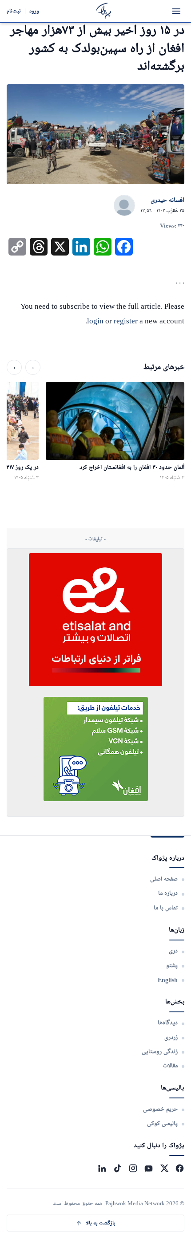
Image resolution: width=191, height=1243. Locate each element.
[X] (164, 1168)
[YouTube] (148, 1168)
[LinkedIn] (102, 1168)
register (126, 321)
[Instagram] (133, 1168)
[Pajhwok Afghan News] (103, 11)
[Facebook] (179, 1168)
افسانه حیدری (167, 200)
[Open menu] (176, 11)
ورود (34, 11)
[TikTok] (117, 1168)
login (95, 321)
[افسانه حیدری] (124, 205)
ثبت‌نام (14, 11)
